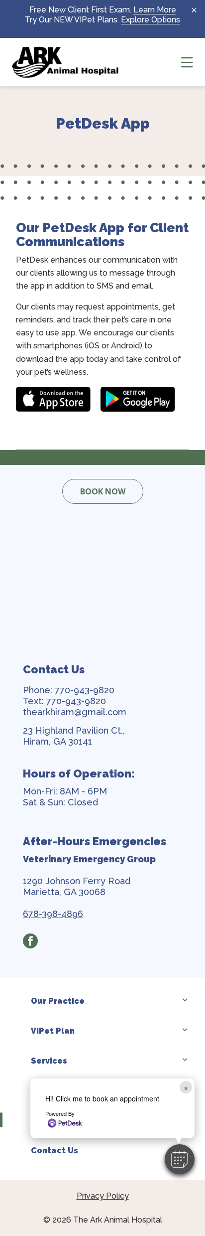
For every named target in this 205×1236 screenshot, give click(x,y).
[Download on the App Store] (53, 399)
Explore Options (150, 19)
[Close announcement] (194, 10)
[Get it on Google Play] (138, 399)
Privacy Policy (103, 1196)
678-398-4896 (53, 914)
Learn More (154, 9)
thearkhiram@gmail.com (74, 712)
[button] (180, 1159)
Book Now (102, 491)
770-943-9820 (84, 690)
